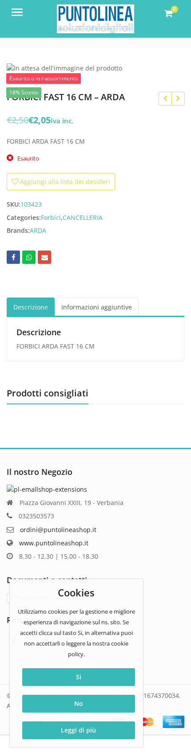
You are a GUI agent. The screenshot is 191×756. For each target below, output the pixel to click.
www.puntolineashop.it (53, 543)
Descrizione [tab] (30, 307)
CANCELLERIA (83, 217)
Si (78, 677)
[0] (168, 13)
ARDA (38, 230)
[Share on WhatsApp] (29, 257)
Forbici (51, 217)
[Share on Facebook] (13, 257)
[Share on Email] (44, 257)
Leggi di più (78, 730)
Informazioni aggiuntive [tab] (96, 307)
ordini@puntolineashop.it (58, 529)
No (78, 703)
